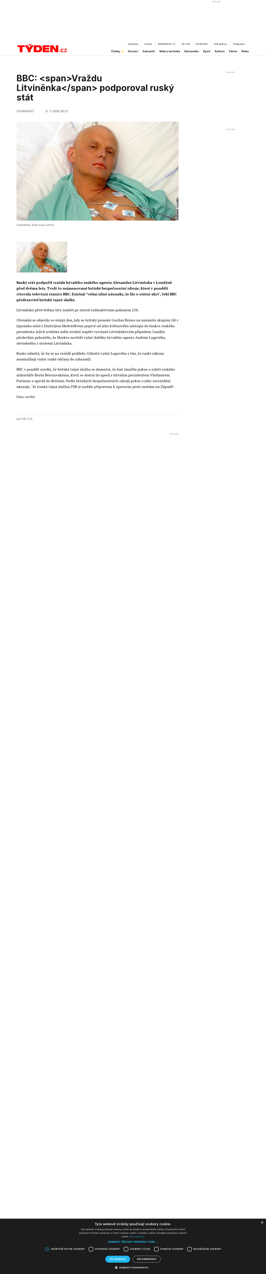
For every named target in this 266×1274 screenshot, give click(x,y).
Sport (206, 51)
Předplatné (238, 44)
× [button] (262, 1222)
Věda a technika (169, 51)
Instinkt (148, 44)
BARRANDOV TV (166, 44)
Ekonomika (191, 51)
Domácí (133, 51)
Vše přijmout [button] (117, 1259)
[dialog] (133, 1246)
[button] (133, 1242)
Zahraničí (148, 51)
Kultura (220, 51)
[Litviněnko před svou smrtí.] (41, 257)
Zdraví (233, 51)
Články (115, 51)
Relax (245, 51)
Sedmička (133, 44)
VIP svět (185, 44)
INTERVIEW (202, 44)
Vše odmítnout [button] (146, 1259)
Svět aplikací (220, 44)
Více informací (137, 1236)
